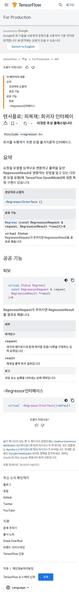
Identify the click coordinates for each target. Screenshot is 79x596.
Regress (11, 222)
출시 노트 (8, 534)
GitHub (7, 497)
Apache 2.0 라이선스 (18, 449)
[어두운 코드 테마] (66, 280)
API (57, 59)
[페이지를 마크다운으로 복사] (25, 123)
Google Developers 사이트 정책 (27, 453)
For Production (17, 17)
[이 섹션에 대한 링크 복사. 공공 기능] (27, 258)
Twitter (8, 504)
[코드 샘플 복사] (72, 280)
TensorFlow (10, 59)
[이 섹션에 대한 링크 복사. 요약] (16, 158)
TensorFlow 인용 (13, 553)
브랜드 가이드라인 (14, 547)
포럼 (6, 491)
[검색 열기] (60, 4)
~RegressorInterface (21, 202)
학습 (24, 59)
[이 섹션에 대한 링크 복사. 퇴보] (15, 271)
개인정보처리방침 (22, 568)
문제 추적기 (10, 528)
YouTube (9, 510)
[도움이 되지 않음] (33, 67)
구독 (45, 577)
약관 (6, 568)
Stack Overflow (13, 541)
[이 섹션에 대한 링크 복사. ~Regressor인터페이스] (47, 391)
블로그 (7, 484)
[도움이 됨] (27, 67)
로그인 (70, 4)
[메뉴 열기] (6, 5)
